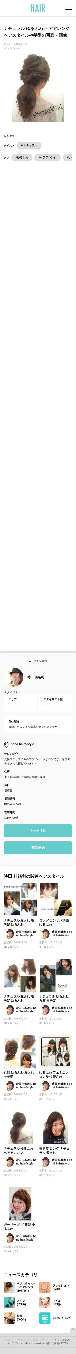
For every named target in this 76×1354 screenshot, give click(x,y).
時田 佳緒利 (35, 687)
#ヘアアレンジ (48, 157)
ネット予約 (38, 840)
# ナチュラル (29, 145)
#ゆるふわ (22, 157)
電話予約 (38, 857)
